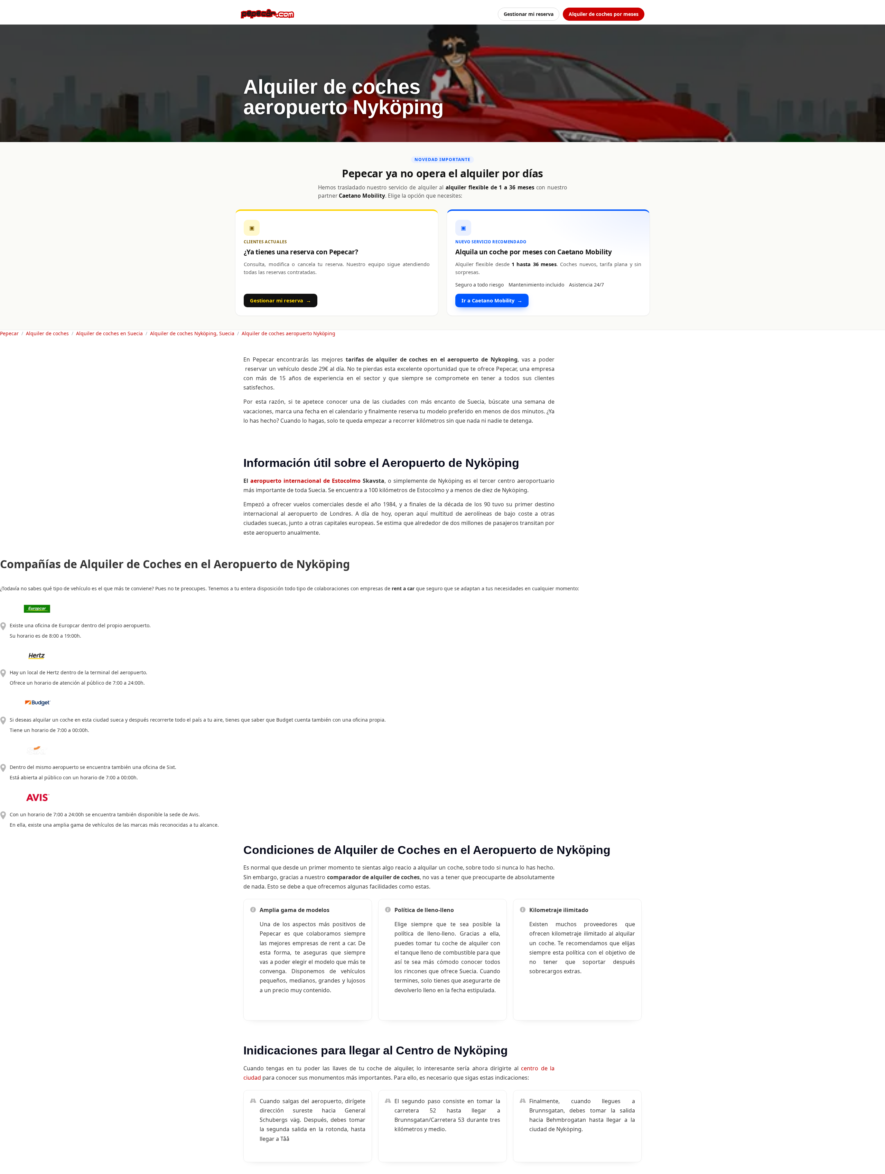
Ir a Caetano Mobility (492, 300)
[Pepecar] (267, 14)
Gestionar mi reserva (528, 14)
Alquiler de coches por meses (604, 14)
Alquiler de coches (47, 333)
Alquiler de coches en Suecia (109, 333)
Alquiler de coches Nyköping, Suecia (192, 333)
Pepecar (9, 333)
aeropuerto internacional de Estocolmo (305, 481)
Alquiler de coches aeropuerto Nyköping (288, 333)
